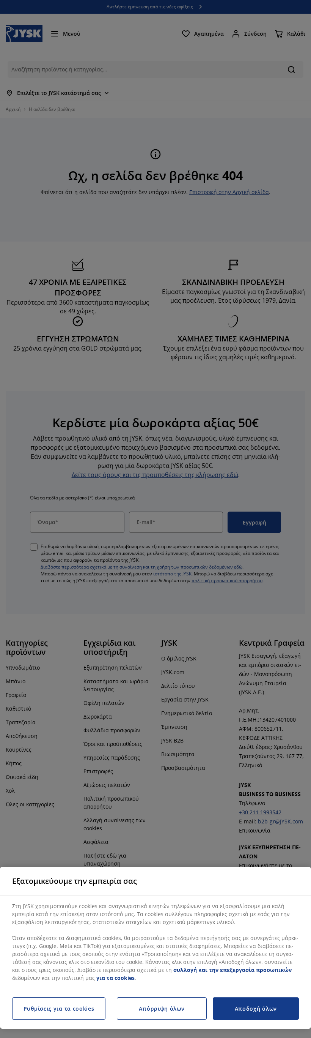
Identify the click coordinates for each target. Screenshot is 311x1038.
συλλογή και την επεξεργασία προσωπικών (232, 969)
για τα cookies (115, 977)
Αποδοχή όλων (256, 1008)
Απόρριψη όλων (161, 1008)
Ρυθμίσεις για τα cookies (59, 1008)
